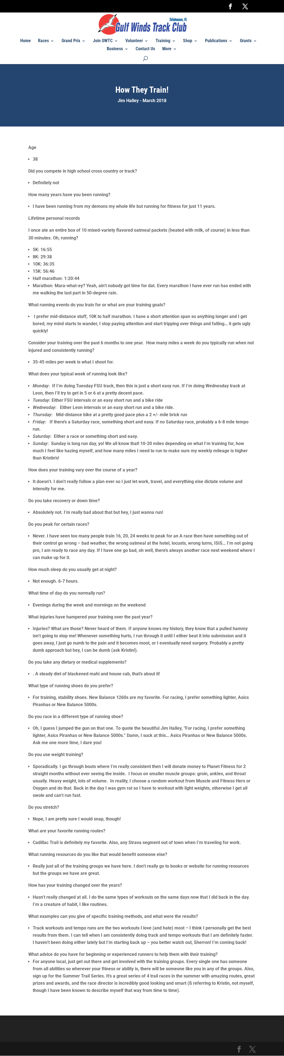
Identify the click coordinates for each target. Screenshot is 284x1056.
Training (163, 41)
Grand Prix (71, 41)
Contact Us (145, 49)
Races (43, 41)
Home (25, 41)
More (166, 49)
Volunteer (134, 41)
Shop (187, 41)
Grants (246, 41)
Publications (216, 41)
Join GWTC (103, 41)
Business (115, 49)
